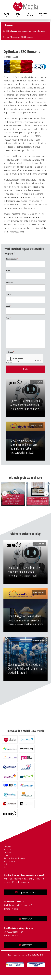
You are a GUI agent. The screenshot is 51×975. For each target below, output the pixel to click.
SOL (5, 867)
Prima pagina (7, 846)
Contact (6, 855)
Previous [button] (4, 493)
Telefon (9, 294)
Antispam (10, 352)
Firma (8, 271)
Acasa (9, 25)
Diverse (6, 37)
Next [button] (46, 493)
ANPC (5, 864)
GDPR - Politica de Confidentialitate (15, 858)
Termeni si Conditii (9, 861)
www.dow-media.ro (19, 231)
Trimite (25, 369)
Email (8, 306)
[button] (25, 892)
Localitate (10, 282)
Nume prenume (12, 259)
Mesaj (8, 318)
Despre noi (7, 849)
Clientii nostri (8, 852)
